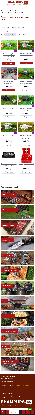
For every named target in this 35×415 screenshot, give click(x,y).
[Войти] (23, 412)
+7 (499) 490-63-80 (7, 382)
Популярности (9, 34)
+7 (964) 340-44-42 (7, 386)
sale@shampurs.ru (7, 378)
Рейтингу (25, 34)
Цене (18, 34)
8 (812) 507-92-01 (14, 395)
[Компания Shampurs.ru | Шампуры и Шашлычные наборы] (1, 10)
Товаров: (3, 32)
